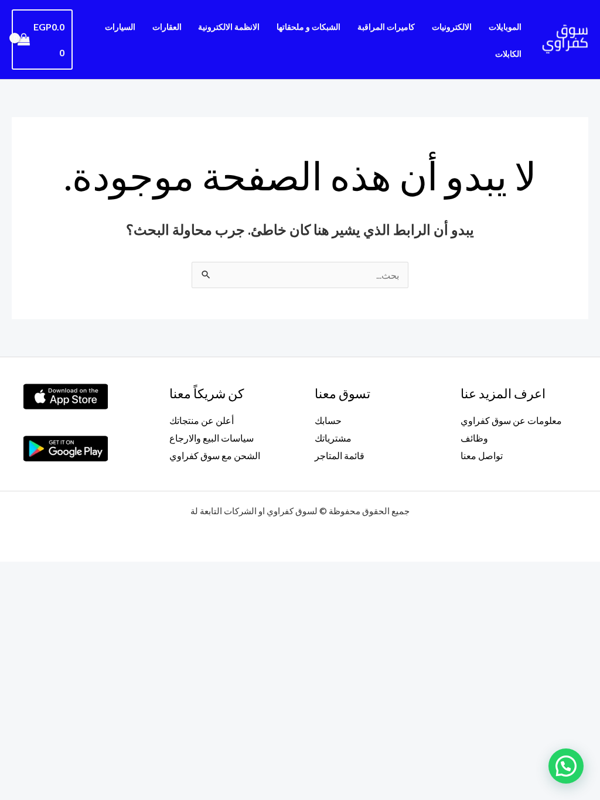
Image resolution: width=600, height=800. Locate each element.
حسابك (328, 420)
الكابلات (508, 54)
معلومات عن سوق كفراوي (511, 420)
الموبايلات (505, 27)
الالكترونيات (452, 27)
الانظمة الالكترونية (229, 27)
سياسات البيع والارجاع (211, 437)
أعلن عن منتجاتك (201, 420)
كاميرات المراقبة (386, 27)
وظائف (474, 437)
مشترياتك (333, 437)
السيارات (120, 27)
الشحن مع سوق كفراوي (214, 455)
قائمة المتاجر (339, 455)
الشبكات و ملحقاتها (308, 27)
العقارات (167, 27)
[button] (566, 766)
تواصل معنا (482, 455)
